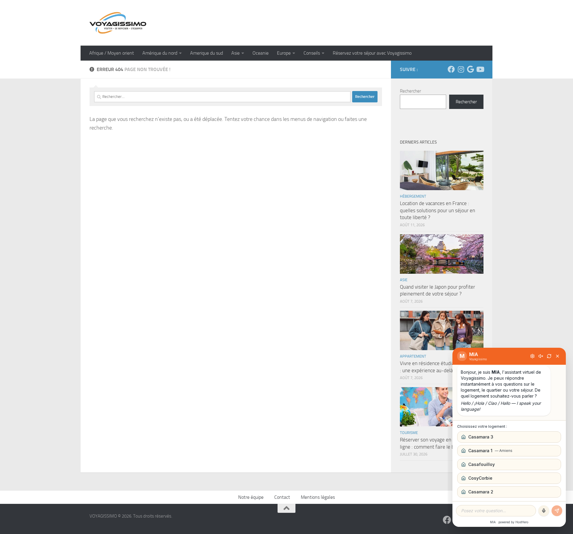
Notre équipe (251, 497)
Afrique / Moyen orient (111, 53)
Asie (235, 53)
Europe (284, 53)
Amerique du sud (206, 53)
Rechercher (410, 91)
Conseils (312, 53)
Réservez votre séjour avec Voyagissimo (372, 53)
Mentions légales (318, 497)
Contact (282, 497)
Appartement (413, 356)
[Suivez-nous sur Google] (470, 69)
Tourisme (409, 432)
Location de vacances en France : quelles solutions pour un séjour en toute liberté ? (437, 210)
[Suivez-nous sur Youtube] (479, 69)
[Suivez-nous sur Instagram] (460, 69)
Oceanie (260, 53)
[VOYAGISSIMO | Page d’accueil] (118, 23)
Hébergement (413, 196)
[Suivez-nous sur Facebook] (451, 69)
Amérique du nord (159, 53)
